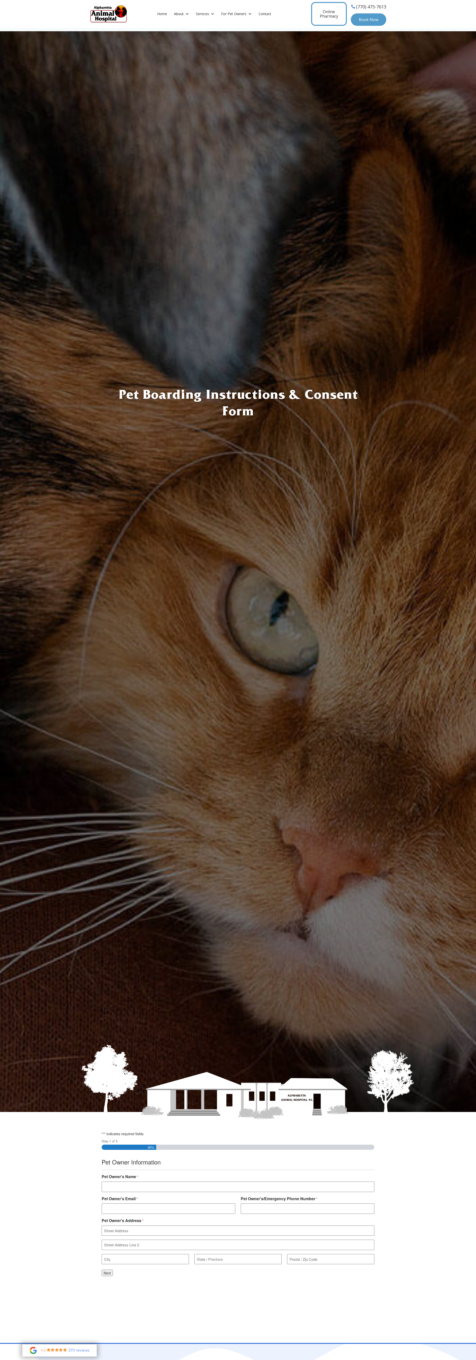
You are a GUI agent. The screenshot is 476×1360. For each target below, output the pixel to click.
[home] (104, 14)
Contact (265, 13)
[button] (181, 14)
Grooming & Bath (217, 33)
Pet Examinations (259, 33)
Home (162, 13)
